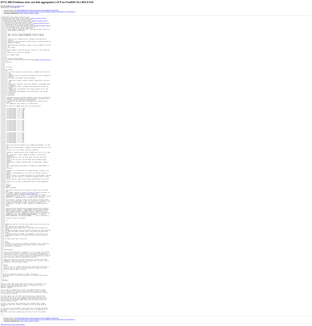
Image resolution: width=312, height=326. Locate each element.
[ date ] (22, 13)
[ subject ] (31, 13)
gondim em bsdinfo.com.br (17, 6)
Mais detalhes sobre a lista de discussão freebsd (13, 324)
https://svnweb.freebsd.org (29, 193)
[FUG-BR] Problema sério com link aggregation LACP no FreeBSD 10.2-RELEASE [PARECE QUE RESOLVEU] (45, 11)
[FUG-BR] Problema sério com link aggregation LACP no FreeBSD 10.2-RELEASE (36, 10)
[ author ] (36, 13)
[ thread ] (26, 13)
